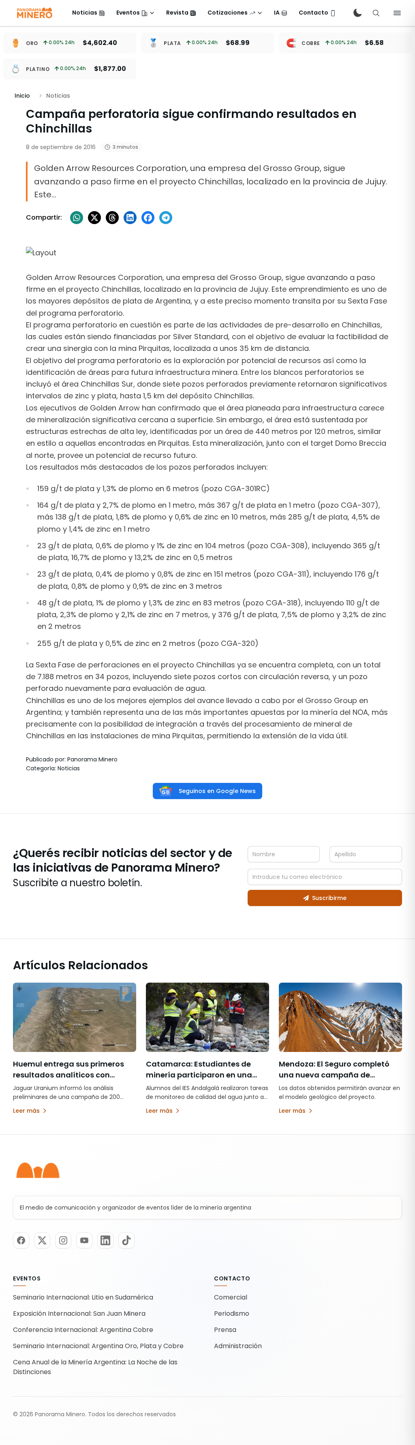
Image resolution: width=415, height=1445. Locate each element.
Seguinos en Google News (217, 791)
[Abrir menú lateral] (397, 13)
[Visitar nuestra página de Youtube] (84, 1240)
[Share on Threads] (112, 217)
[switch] (357, 13)
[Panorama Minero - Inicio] (34, 13)
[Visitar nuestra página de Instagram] (63, 1240)
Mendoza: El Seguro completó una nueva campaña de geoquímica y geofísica (334, 1075)
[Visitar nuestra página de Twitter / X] (42, 1240)
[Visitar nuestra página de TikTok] (126, 1240)
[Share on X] (94, 217)
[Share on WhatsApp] (76, 217)
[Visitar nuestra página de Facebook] (21, 1240)
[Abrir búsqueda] (376, 13)
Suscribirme (329, 898)
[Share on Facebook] (147, 217)
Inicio (22, 96)
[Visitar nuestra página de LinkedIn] (105, 1240)
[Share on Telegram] (165, 217)
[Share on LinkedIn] (130, 217)
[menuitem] (88, 13)
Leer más (26, 1111)
